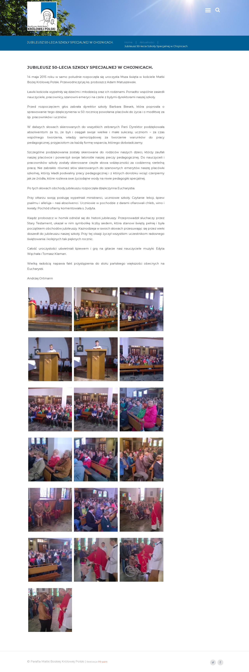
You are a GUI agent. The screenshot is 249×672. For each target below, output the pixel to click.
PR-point (102, 661)
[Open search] (218, 10)
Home (128, 42)
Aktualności (147, 42)
